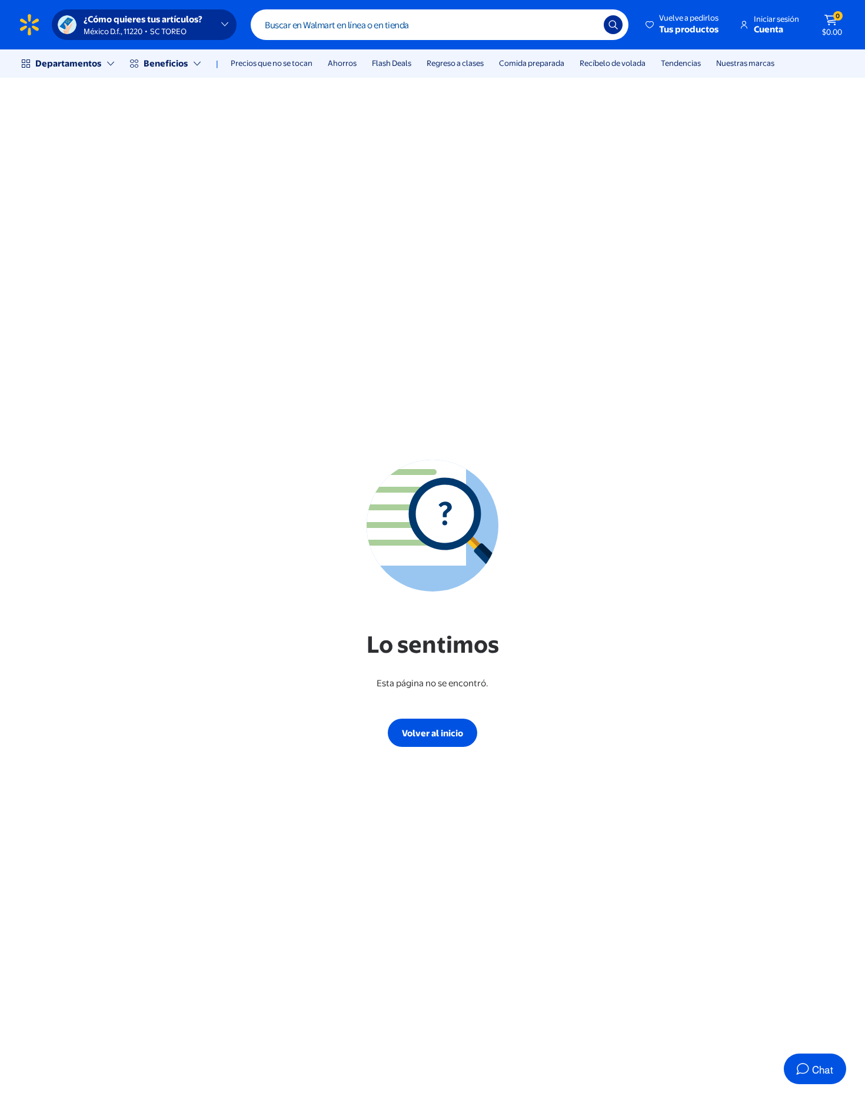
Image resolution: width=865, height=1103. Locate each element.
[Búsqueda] (613, 24)
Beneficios (166, 63)
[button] (683, 24)
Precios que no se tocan (271, 63)
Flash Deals (391, 63)
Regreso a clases (455, 63)
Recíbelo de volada (613, 63)
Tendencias (681, 63)
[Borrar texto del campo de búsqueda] (586, 24)
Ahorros (342, 63)
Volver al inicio (432, 733)
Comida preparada (531, 63)
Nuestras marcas (745, 63)
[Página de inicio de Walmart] (29, 24)
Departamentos (68, 63)
